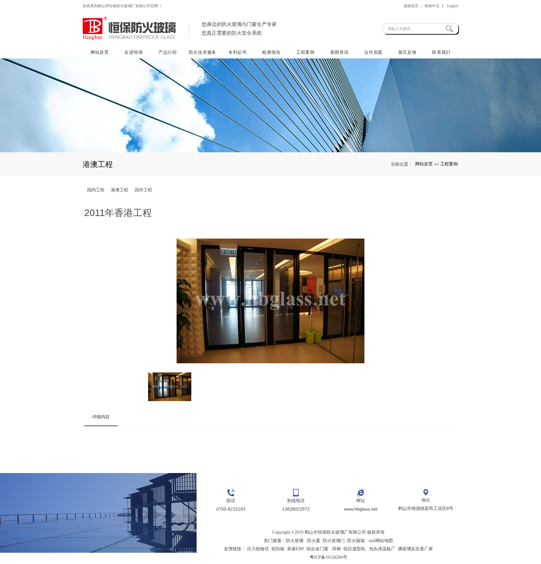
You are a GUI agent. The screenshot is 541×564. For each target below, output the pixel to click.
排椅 (336, 548)
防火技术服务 (202, 52)
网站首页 (99, 52)
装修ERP (295, 548)
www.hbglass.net (360, 508)
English (452, 6)
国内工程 (96, 189)
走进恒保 (133, 52)
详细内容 (101, 416)
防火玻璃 (294, 540)
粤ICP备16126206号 (328, 557)
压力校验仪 (258, 548)
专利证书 (237, 52)
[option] (270, 302)
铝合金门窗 (317, 548)
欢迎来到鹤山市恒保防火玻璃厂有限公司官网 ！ (122, 6)
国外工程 (143, 189)
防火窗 (313, 540)
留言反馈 (407, 52)
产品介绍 (167, 52)
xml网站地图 (380, 540)
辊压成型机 (354, 548)
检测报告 (271, 52)
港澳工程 (119, 189)
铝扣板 (278, 548)
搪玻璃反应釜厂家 (415, 548)
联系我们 (441, 52)
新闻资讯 (339, 52)
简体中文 (432, 6)
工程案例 (305, 52)
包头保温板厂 (382, 548)
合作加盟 (373, 52)
